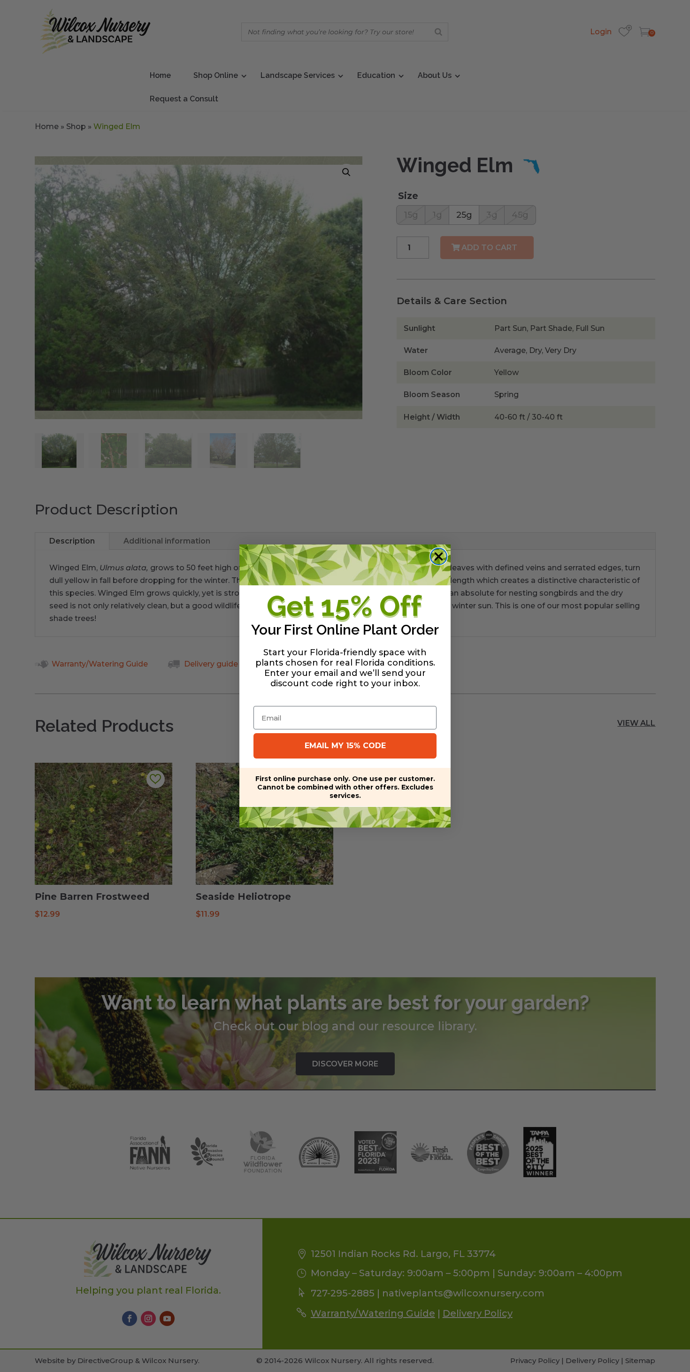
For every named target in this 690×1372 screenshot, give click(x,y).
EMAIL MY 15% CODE (345, 745)
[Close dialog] (438, 556)
